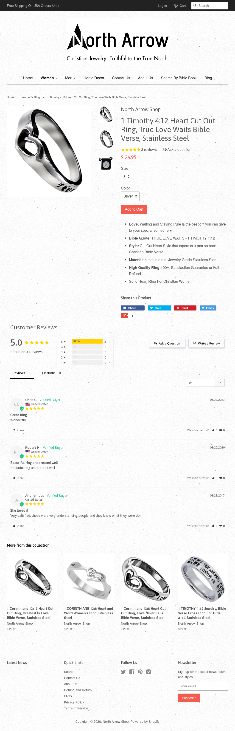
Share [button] (20, 430)
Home (28, 77)
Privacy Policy (74, 702)
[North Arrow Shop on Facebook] (131, 672)
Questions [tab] (48, 373)
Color (125, 188)
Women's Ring (31, 97)
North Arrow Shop (116, 721)
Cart (183, 5)
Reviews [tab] (19, 373)
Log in (162, 5)
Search (69, 671)
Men (69, 77)
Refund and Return (78, 690)
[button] (214, 430)
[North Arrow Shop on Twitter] (123, 672)
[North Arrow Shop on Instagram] (148, 672)
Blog (208, 77)
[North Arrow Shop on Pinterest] (140, 672)
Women (48, 77)
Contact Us (121, 77)
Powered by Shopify (145, 721)
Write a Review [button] (209, 343)
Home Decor (94, 77)
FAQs (68, 696)
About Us (145, 77)
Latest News (17, 662)
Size (124, 168)
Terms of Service (76, 708)
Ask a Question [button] (169, 343)
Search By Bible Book (179, 77)
